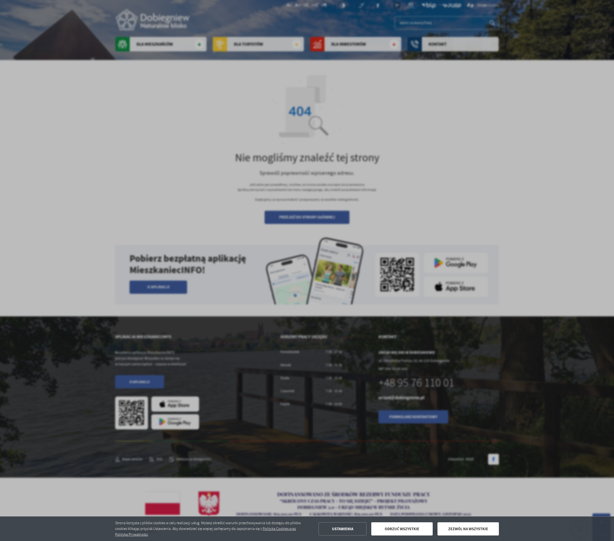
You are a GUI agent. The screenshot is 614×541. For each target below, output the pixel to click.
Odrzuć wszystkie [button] (402, 528)
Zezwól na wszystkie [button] (468, 528)
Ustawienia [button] (342, 528)
